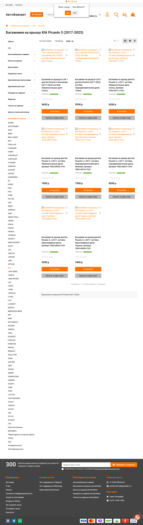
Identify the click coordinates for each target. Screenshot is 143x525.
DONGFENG (12, 177)
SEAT (10, 366)
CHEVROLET (13, 155)
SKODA (11, 369)
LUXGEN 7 (12, 304)
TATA (10, 391)
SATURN (11, 362)
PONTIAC (12, 340)
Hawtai (11, 228)
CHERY (11, 152)
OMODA (11, 329)
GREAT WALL (13, 217)
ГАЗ (9, 424)
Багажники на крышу (20, 26)
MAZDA (11, 308)
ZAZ (9, 413)
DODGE (11, 173)
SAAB (10, 358)
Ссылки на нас (46, 477)
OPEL (10, 333)
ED (9, 181)
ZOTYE (11, 416)
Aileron (11, 41)
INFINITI (11, 239)
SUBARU (11, 380)
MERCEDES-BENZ (15, 311)
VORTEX (11, 405)
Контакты (19, 5)
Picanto (42, 26)
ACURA (11, 123)
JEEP (10, 261)
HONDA (11, 231)
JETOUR (11, 264)
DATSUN (11, 170)
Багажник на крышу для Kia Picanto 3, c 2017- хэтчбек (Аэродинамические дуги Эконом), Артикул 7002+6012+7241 (88, 163)
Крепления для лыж (16, 86)
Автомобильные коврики (18, 54)
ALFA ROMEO (13, 126)
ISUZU (10, 246)
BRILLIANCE (13, 137)
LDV (9, 282)
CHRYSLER (12, 159)
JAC (9, 250)
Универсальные (15, 445)
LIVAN (10, 297)
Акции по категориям (15, 497)
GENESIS (11, 210)
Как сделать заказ (14, 505)
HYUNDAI (12, 235)
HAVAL (10, 224)
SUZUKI (11, 384)
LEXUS (10, 286)
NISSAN (11, 326)
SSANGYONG (13, 376)
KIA (34, 26)
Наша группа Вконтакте (49, 490)
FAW (10, 188)
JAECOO (11, 253)
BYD (9, 141)
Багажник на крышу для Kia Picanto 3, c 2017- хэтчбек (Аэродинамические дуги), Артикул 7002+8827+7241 (121, 162)
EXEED (10, 184)
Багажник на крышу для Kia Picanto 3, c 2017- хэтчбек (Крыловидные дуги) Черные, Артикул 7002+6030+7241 (88, 242)
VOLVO (11, 402)
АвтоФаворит (16, 14)
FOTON (11, 199)
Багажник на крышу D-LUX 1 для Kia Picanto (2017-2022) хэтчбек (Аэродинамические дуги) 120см (88, 85)
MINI (10, 318)
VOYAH (11, 409)
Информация (12, 477)
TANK (10, 387)
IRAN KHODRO (14, 242)
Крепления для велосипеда (19, 80)
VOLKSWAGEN (14, 398)
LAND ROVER (13, 279)
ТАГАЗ (10, 438)
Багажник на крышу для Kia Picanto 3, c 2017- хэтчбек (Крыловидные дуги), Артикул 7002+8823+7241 (54, 241)
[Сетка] (125, 41)
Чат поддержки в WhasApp (50, 486)
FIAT (10, 192)
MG (9, 315)
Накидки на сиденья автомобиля (86, 493)
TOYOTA (11, 395)
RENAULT (11, 351)
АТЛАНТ (11, 420)
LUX (9, 300)
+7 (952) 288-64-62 (117, 482)
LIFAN (10, 289)
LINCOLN (11, 293)
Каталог (38, 14)
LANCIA (11, 275)
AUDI (10, 130)
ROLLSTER (12, 355)
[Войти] (107, 14)
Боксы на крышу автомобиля (85, 490)
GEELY (10, 206)
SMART (11, 373)
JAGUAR (11, 257)
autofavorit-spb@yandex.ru (120, 486)
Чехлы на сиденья (15, 106)
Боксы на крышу (15, 61)
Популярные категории (84, 477)
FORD (10, 195)
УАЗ (9, 442)
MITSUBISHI (13, 322)
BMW (10, 134)
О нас (8, 486)
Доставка (9, 5)
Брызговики (13, 67)
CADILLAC (12, 144)
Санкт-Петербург (116, 497)
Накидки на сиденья (16, 93)
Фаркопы (12, 99)
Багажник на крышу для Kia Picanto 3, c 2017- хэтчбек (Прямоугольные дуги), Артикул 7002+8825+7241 (54, 162)
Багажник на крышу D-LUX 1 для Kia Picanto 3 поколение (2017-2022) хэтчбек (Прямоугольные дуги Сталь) (55, 85)
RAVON (11, 347)
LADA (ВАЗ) (12, 271)
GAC (9, 202)
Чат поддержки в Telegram (50, 482)
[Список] (130, 41)
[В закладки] (67, 50)
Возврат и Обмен (13, 501)
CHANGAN (12, 148)
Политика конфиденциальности (19, 493)
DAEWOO (12, 166)
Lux (9, 48)
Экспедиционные (15, 449)
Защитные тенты (15, 74)
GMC (10, 213)
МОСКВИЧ (12, 431)
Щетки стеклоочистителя (18, 112)
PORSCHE (12, 344)
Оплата (9, 490)
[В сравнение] (67, 55)
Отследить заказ (13, 509)
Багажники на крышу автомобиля (87, 486)
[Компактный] (134, 41)
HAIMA (11, 221)
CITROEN (11, 163)
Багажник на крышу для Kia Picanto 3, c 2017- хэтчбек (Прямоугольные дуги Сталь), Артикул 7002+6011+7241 (121, 85)
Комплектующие (15, 427)
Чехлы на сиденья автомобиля (86, 497)
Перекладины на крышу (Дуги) (21, 434)
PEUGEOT (12, 337)
